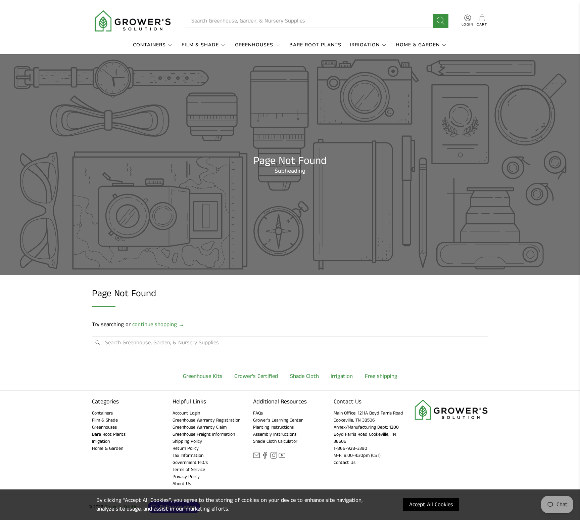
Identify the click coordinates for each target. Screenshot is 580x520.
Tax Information (188, 455)
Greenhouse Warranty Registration (206, 420)
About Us (182, 483)
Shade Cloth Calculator (275, 441)
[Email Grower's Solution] (256, 457)
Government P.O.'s (190, 462)
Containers (149, 45)
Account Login (186, 413)
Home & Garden (418, 45)
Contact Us (344, 462)
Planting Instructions (273, 427)
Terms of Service (189, 469)
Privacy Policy (186, 476)
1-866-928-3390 (350, 448)
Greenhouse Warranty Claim (200, 427)
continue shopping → (158, 324)
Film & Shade (200, 45)
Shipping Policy (187, 441)
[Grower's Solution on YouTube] (282, 457)
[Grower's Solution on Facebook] (264, 457)
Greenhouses (254, 45)
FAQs (258, 413)
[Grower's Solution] (133, 20)
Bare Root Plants (315, 45)
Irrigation (365, 45)
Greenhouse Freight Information (204, 434)
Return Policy (186, 448)
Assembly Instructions (274, 434)
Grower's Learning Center (278, 420)
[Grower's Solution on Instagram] (273, 457)
